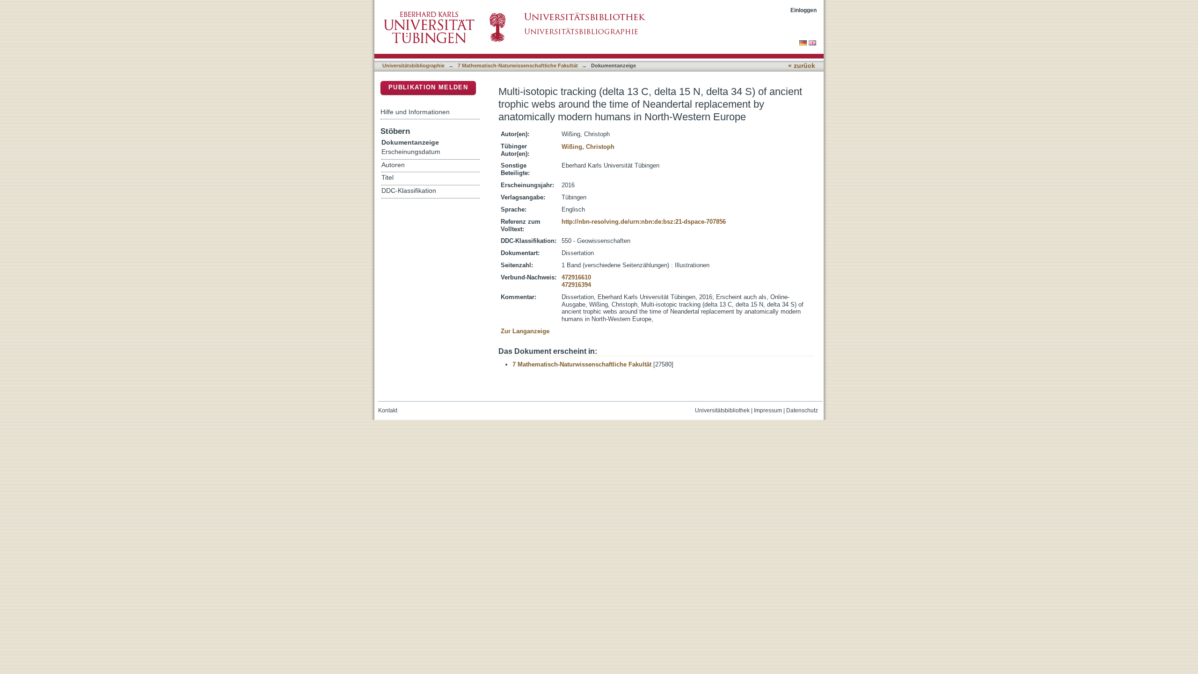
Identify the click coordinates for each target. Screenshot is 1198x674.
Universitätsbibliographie (413, 65)
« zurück (801, 65)
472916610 (576, 277)
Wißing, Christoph (588, 146)
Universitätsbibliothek (722, 410)
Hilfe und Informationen (415, 112)
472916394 (576, 284)
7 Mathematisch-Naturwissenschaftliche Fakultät (518, 65)
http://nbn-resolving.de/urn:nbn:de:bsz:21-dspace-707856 (644, 221)
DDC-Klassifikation (408, 190)
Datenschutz (802, 410)
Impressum (768, 410)
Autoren (393, 164)
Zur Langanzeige (525, 331)
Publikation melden (428, 87)
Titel (387, 177)
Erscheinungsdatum (410, 151)
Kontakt (387, 410)
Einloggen (803, 10)
